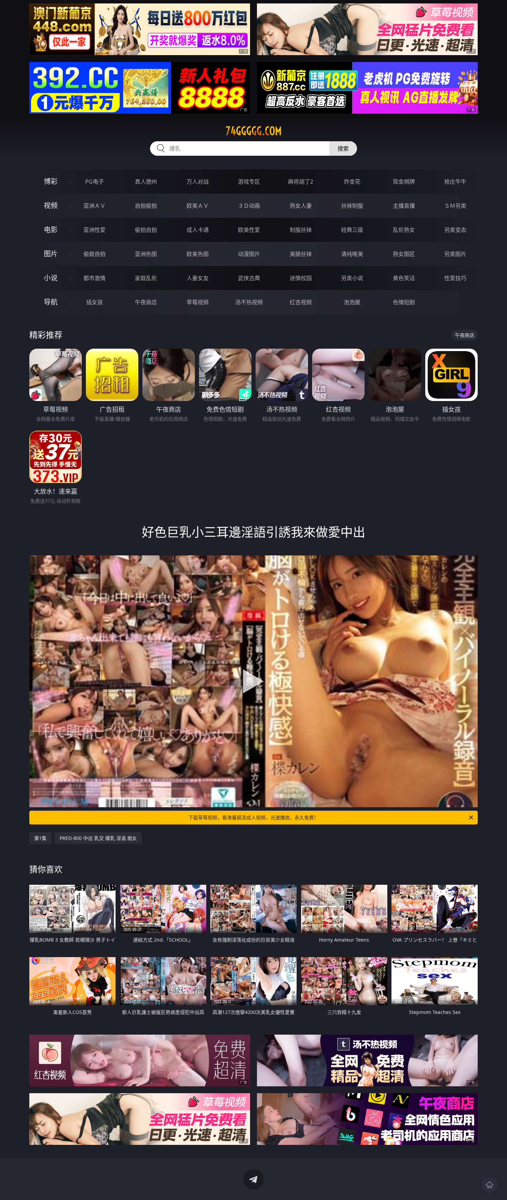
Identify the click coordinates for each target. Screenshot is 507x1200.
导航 (51, 302)
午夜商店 (146, 302)
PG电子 (94, 181)
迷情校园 (301, 278)
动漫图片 (249, 254)
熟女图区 (404, 254)
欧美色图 (198, 254)
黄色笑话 (404, 278)
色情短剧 (404, 302)
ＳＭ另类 (455, 205)
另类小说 (352, 278)
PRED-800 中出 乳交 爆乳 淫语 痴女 (98, 838)
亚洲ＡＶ (94, 205)
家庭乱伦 (146, 278)
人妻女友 (198, 278)
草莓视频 (198, 302)
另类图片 (455, 254)
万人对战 (198, 181)
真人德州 (146, 181)
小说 (51, 278)
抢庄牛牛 (455, 181)
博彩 (51, 181)
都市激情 (94, 278)
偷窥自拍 (94, 254)
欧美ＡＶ (198, 205)
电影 (51, 229)
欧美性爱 (249, 230)
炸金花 (352, 181)
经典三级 (352, 230)
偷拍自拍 (146, 230)
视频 (51, 205)
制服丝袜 (301, 230)
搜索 (343, 148)
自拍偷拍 (146, 205)
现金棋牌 (404, 181)
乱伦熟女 (404, 230)
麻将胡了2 (300, 181)
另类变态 (455, 230)
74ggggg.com (254, 131)
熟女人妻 (301, 205)
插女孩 (94, 302)
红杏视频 (301, 302)
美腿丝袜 (301, 254)
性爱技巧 (455, 278)
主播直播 (404, 205)
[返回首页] (489, 1185)
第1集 (40, 838)
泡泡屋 (352, 302)
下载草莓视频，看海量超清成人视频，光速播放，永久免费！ (253, 817)
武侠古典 (249, 278)
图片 (51, 253)
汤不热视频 (249, 302)
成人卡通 (198, 230)
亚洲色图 (146, 254)
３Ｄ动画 (249, 205)
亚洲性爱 (94, 230)
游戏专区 (249, 181)
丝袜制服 (352, 205)
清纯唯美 (352, 254)
